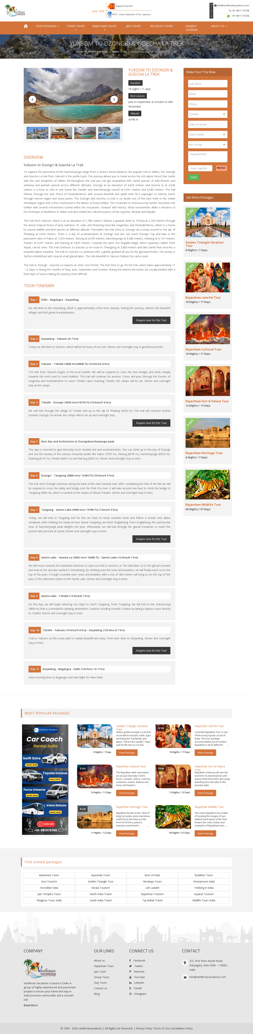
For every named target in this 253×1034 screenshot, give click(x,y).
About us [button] (218, 26)
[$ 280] (173, 816)
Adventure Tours (49, 875)
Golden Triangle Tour (100, 881)
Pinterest (138, 971)
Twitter (138, 966)
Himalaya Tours (152, 881)
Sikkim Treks (119, 51)
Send (194, 177)
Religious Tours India (49, 900)
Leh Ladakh (152, 887)
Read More (31, 1005)
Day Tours (100, 982)
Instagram (139, 994)
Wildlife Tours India (203, 900)
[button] (32, 99)
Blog (97, 994)
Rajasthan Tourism (152, 894)
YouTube (139, 977)
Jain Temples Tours (49, 894)
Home (80, 51)
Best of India (152, 875)
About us (99, 960)
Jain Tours (133, 26)
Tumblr (137, 988)
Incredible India (49, 887)
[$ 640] (173, 776)
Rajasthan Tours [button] (104, 26)
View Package (127, 752)
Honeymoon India (204, 881)
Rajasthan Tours (104, 966)
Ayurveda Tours (100, 875)
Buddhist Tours (204, 875)
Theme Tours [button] (75, 26)
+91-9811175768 (240, 10)
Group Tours (101, 977)
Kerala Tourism (100, 887)
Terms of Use (161, 1028)
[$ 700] (173, 736)
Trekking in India (97, 51)
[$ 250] (95, 736)
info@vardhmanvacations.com (233, 5)
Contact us (100, 988)
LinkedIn (138, 982)
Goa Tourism (49, 881)
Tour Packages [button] (46, 26)
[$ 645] (95, 816)
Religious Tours (161, 26)
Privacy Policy (144, 1028)
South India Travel (100, 900)
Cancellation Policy (181, 1028)
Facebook (139, 960)
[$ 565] (95, 776)
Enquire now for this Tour (151, 320)
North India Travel (100, 894)
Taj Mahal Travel (152, 900)
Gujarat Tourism (191, 27)
